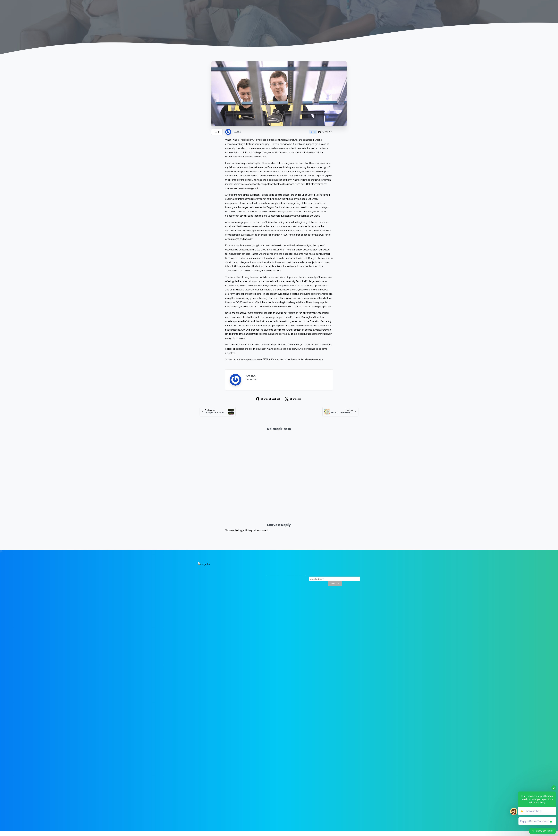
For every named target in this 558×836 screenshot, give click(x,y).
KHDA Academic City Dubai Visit (215, 489)
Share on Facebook (270, 398)
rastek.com (251, 379)
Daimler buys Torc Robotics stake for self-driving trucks (299, 487)
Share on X (295, 398)
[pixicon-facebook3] (357, 603)
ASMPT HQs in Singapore (253, 489)
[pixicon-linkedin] (350, 603)
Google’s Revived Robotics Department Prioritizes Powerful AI (340, 485)
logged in (243, 530)
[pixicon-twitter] (343, 603)
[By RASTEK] (202, 447)
